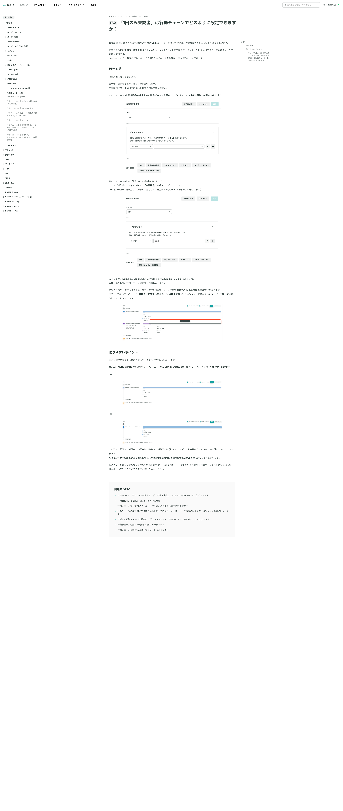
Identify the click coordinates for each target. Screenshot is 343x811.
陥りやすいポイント (123, 352)
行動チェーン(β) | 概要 (16, 97)
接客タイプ (9, 155)
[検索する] (285, 5)
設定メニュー (10, 183)
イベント (10, 60)
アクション (9, 150)
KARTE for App (11, 211)
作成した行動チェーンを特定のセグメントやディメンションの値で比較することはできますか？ (163, 519)
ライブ (7, 173)
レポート (8, 169)
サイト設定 (11, 145)
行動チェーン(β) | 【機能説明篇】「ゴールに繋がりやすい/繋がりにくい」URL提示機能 (21, 127)
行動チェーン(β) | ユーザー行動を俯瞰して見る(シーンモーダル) (22, 114)
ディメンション (13, 56)
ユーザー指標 (12, 37)
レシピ (57, 5)
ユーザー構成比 (13, 42)
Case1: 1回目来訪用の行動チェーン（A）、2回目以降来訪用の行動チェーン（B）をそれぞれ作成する (169, 367)
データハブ (9, 164)
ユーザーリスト (13, 27)
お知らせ (8, 187)
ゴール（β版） (13, 69)
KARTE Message (12, 201)
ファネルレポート (14, 74)
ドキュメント (39, 5)
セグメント (11, 51)
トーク (7, 159)
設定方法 (115, 69)
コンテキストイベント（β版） (19, 65)
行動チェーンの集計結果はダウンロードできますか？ (143, 529)
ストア (7, 178)
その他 (93, 5)
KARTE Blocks (11, 192)
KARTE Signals (12, 206)
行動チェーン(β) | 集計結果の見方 (20, 108)
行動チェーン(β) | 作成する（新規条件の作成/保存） (22, 102)
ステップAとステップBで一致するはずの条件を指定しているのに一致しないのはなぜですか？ (163, 495)
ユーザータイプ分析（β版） (18, 46)
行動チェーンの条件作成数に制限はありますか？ (141, 524)
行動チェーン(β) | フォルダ (17, 120)
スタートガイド (75, 5)
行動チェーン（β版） (15, 93)
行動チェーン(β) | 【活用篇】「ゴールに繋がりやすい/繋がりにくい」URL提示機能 (22, 137)
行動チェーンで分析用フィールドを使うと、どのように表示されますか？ (153, 506)
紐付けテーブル (13, 84)
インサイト (9, 23)
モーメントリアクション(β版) (18, 88)
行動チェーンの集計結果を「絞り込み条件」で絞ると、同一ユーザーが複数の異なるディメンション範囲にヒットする (173, 513)
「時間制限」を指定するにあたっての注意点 (139, 500)
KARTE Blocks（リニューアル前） (19, 197)
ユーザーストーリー (15, 32)
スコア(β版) (12, 79)
